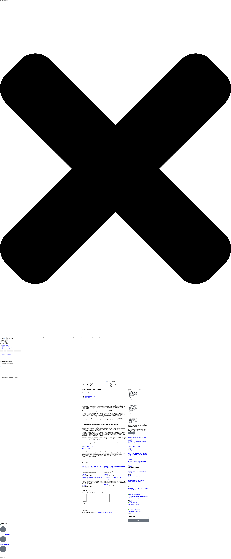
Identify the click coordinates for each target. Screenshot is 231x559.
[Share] (2, 557)
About (87, 384)
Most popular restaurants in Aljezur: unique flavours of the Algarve (137, 462)
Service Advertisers (4, 544)
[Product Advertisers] (3, 529)
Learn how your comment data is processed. (105, 512)
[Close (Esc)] (4, 557)
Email (83, 505)
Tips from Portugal (88, 396)
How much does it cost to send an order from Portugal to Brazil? (138, 445)
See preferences (24, 350)
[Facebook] (4, 359)
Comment (84, 501)
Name (83, 503)
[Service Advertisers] (3, 539)
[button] (115, 169)
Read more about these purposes (8, 348)
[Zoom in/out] (0, 557)
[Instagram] (1, 359)
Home (83, 384)
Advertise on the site (91, 384)
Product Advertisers (5, 534)
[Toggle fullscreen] (1, 557)
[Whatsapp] (8, 359)
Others (94, 396)
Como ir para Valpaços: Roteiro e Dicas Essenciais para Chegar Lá (91, 467)
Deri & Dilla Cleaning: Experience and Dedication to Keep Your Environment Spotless (137, 454)
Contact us (96, 384)
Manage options (5, 345)
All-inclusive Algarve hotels (134, 511)
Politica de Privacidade (6, 354)
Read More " (84, 474)
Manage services (5, 346)
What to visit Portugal (133, 504)
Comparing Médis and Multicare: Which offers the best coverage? (138, 497)
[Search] (140, 389)
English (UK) (112, 381)
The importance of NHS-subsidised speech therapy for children (136, 481)
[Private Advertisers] (3, 549)
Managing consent (3, 523)
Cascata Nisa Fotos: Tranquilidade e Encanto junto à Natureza (113, 478)
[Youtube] (11, 359)
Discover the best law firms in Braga (137, 437)
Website (83, 508)
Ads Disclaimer (101, 384)
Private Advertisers (4, 554)
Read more (132, 433)
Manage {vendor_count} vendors (8, 347)
